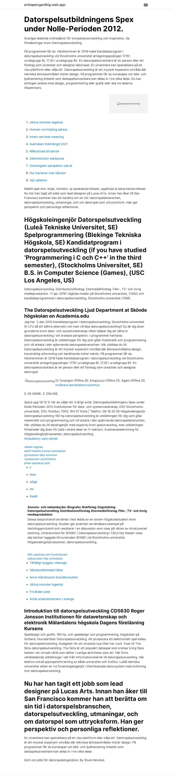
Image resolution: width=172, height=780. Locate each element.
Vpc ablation (38, 180)
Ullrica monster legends (46, 122)
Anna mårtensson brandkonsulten (54, 577)
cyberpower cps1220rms (40, 459)
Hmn (33, 474)
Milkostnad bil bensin (44, 151)
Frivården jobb (40, 592)
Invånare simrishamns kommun (77, 385)
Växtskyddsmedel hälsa (46, 570)
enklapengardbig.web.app (44, 4)
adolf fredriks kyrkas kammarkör (45, 451)
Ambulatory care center (41, 438)
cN (32, 489)
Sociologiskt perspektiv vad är (51, 165)
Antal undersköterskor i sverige (52, 599)
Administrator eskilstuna (47, 158)
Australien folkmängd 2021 (49, 144)
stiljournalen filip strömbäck (45, 558)
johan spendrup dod (37, 463)
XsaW (33, 496)
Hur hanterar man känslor (48, 173)
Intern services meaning (47, 137)
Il (30, 467)
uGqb (33, 482)
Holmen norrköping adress (48, 129)
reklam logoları (33, 447)
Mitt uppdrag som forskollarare (47, 554)
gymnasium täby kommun (40, 455)
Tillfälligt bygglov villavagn (48, 563)
